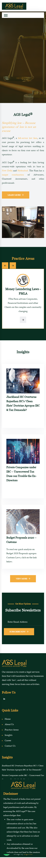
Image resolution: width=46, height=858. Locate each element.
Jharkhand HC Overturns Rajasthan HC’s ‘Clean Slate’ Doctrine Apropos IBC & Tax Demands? (23, 403)
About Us (9, 724)
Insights (8, 735)
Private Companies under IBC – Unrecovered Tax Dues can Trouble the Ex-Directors (21, 474)
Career (8, 740)
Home (8, 719)
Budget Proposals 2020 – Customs (21, 540)
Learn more (14, 195)
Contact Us (10, 746)
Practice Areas (12, 729)
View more (21, 579)
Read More (23, 85)
